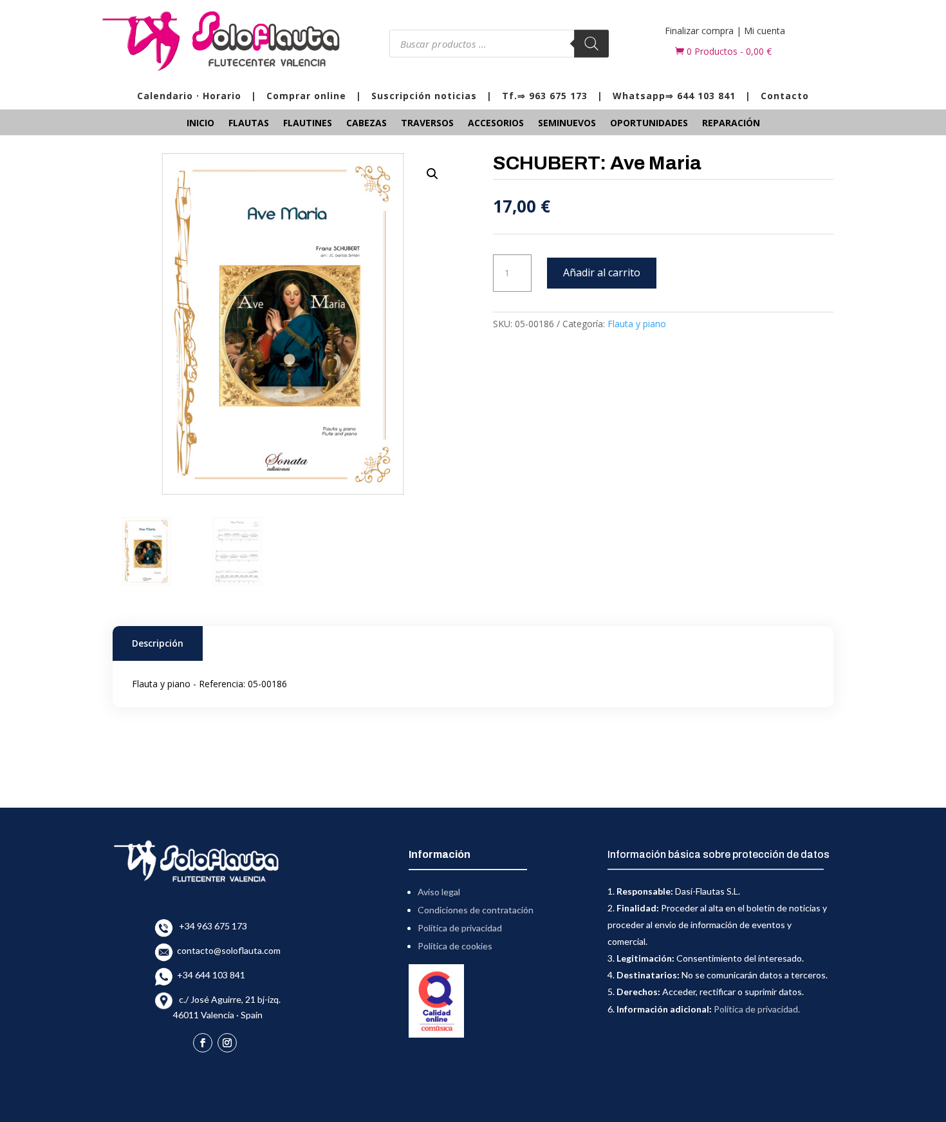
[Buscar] (591, 43)
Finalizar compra (699, 30)
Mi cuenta (764, 30)
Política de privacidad (460, 927)
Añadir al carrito (601, 272)
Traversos (427, 124)
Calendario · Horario (189, 96)
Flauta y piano (636, 324)
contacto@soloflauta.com (227, 950)
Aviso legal (439, 891)
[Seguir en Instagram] (227, 1042)
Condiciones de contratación (475, 909)
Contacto (785, 96)
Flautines (307, 124)
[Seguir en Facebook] (202, 1042)
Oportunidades (649, 124)
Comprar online (306, 96)
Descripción (157, 643)
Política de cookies (455, 945)
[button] (432, 173)
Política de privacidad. (757, 1008)
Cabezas (366, 124)
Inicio (200, 124)
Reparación (731, 124)
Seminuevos (567, 124)
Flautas (248, 124)
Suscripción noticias (424, 96)
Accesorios (496, 124)
